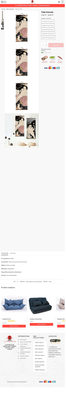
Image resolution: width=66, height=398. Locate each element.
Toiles (50, 281)
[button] (46, 44)
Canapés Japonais (39, 342)
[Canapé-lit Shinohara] (41, 304)
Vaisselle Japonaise (39, 361)
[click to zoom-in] (22, 28)
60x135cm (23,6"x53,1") (48, 33)
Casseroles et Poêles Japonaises (39, 365)
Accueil (3, 9)
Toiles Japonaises (38, 281)
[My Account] (59, 2)
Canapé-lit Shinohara (36, 319)
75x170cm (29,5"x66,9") (48, 37)
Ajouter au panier (56, 45)
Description (13, 253)
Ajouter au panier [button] (14, 326)
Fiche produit (4, 253)
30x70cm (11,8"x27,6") (48, 21)
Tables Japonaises (39, 348)
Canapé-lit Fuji (6, 319)
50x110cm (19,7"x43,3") (48, 29)
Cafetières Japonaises (40, 369)
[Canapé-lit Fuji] (14, 304)
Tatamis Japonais (39, 352)
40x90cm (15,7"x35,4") (48, 25)
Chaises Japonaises (39, 345)
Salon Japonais (10, 9)
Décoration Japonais (40, 355)
